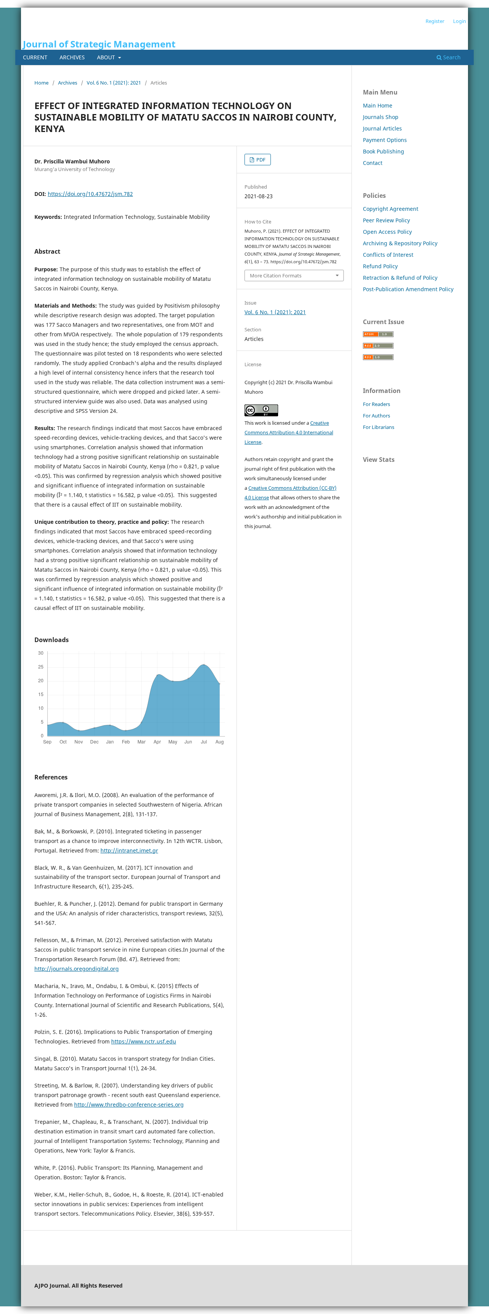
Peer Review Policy (386, 220)
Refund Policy (380, 266)
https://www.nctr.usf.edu (143, 1041)
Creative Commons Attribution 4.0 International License (288, 432)
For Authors (376, 415)
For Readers (376, 404)
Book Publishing (383, 151)
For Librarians (378, 427)
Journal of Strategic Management (99, 43)
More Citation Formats (275, 275)
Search (451, 57)
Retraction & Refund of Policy (400, 277)
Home (41, 82)
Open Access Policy (387, 231)
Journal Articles (382, 128)
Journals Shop (380, 117)
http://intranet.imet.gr (129, 850)
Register (435, 21)
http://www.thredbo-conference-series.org (129, 1104)
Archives (72, 57)
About (107, 57)
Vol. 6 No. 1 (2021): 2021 (114, 82)
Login (459, 21)
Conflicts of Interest (388, 254)
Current (35, 57)
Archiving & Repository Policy (400, 243)
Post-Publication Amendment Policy (408, 289)
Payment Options (385, 139)
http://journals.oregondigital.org (76, 968)
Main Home (377, 105)
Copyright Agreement (390, 208)
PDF (260, 159)
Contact (372, 162)
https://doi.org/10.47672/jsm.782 (90, 193)
